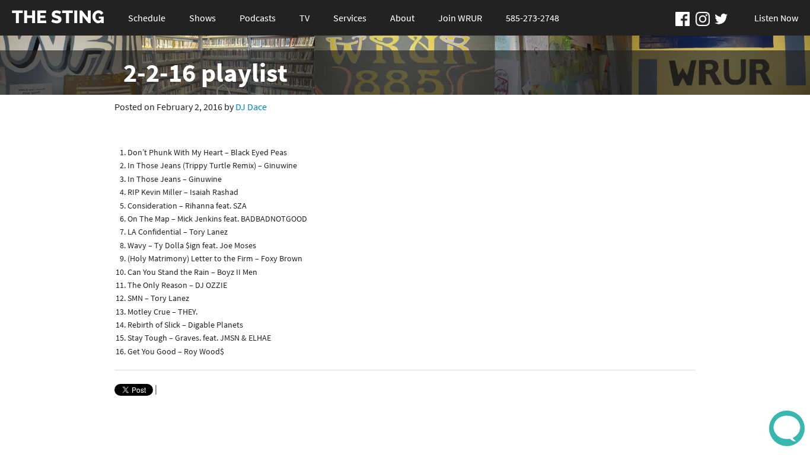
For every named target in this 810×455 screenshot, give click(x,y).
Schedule (146, 18)
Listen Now (776, 18)
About (402, 18)
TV (304, 18)
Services (349, 18)
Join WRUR (460, 18)
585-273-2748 (532, 18)
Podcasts (258, 18)
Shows (202, 18)
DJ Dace (251, 107)
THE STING (58, 17)
